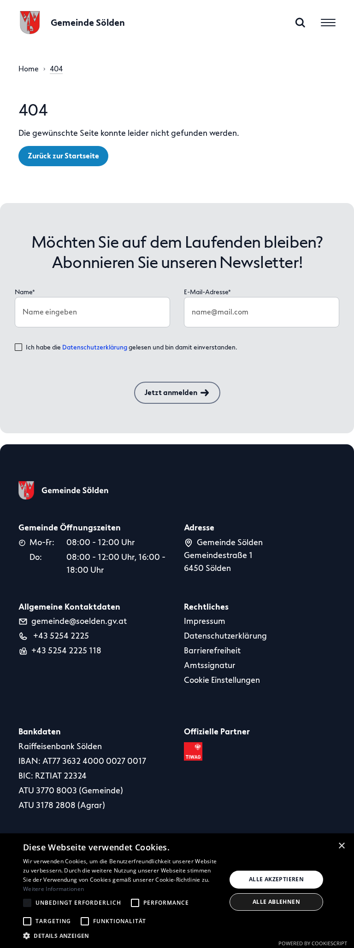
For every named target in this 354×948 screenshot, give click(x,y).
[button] (121, 936)
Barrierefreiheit (212, 651)
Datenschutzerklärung (94, 347)
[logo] (63, 490)
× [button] (342, 845)
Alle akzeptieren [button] (276, 879)
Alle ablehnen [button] (276, 902)
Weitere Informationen (53, 889)
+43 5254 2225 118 (66, 651)
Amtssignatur (210, 665)
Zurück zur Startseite (63, 156)
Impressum (204, 621)
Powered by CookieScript (312, 943)
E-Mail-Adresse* (207, 292)
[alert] (177, 890)
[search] (300, 22)
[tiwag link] (195, 751)
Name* (25, 292)
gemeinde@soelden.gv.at (79, 621)
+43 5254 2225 (60, 636)
